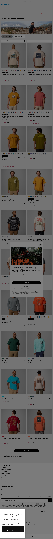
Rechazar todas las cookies (12, 530)
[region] (12, 523)
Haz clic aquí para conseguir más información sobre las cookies (11, 524)
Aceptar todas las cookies (12, 527)
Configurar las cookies (12, 534)
